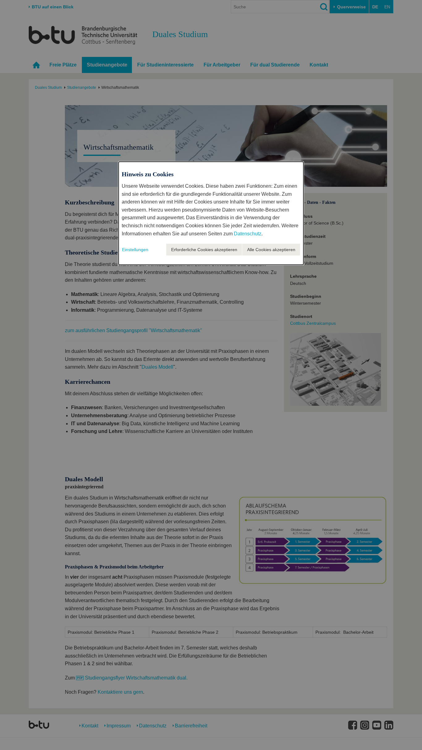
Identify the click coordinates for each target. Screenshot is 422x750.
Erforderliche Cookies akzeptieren (204, 249)
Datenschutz (247, 233)
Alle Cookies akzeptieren (271, 249)
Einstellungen (135, 249)
